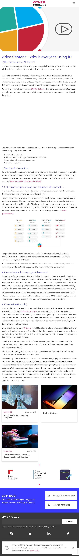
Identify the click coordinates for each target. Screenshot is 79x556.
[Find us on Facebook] (67, 533)
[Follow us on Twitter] (30, 533)
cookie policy (34, 550)
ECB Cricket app (38, 88)
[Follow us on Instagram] (11, 533)
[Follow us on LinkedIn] (49, 533)
